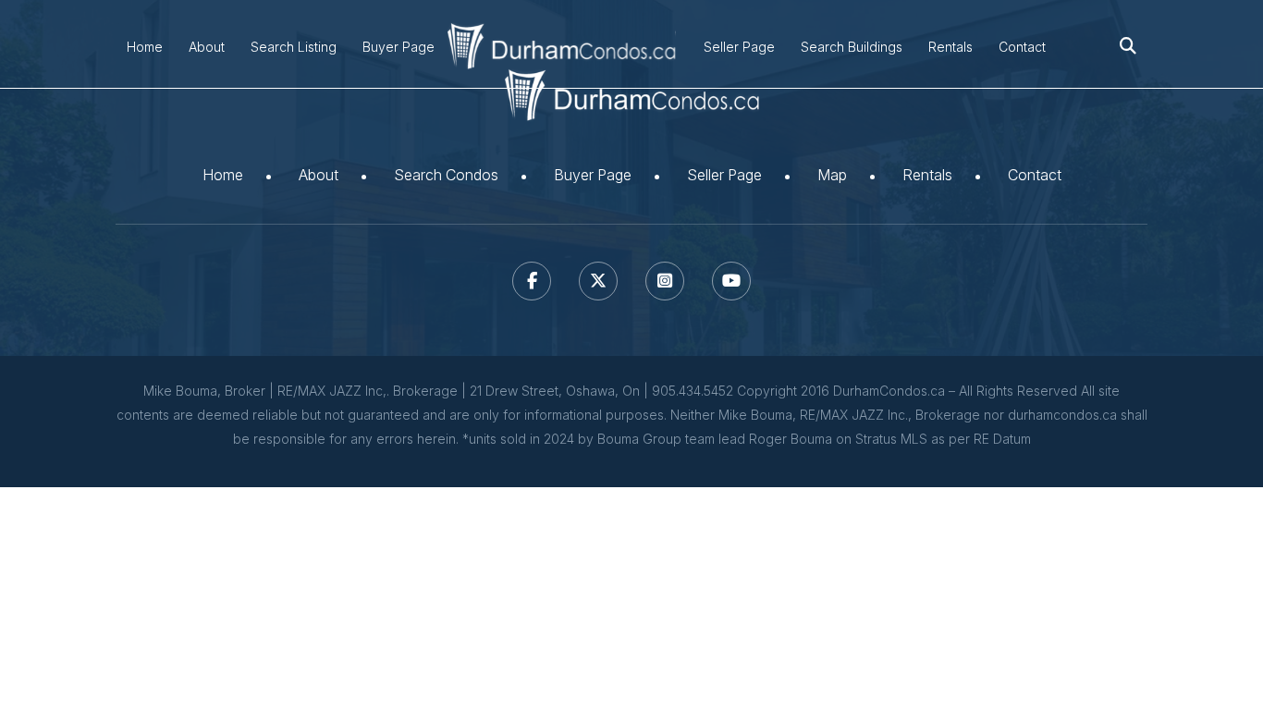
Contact (1022, 47)
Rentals (950, 47)
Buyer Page (398, 47)
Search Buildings (851, 47)
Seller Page (739, 47)
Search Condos (446, 175)
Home (145, 47)
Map (832, 175)
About (207, 47)
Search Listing (294, 47)
